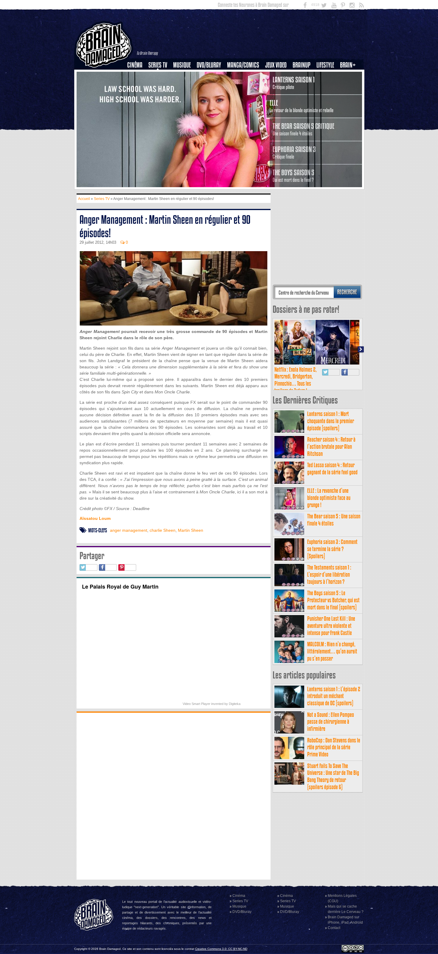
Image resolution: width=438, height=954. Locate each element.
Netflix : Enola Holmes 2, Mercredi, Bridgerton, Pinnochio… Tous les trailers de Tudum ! (295, 380)
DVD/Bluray (209, 65)
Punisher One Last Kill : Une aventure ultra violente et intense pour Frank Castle (331, 625)
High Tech (327, 95)
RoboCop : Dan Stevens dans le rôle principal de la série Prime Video (333, 747)
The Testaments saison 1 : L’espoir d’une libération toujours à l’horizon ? (329, 574)
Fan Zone (350, 75)
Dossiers (137, 85)
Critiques (137, 75)
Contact (334, 928)
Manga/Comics (243, 65)
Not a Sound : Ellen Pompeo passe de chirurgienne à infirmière (330, 721)
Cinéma (134, 65)
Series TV (157, 65)
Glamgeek (327, 85)
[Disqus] (174, 795)
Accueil (84, 199)
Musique (182, 65)
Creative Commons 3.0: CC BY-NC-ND (221, 948)
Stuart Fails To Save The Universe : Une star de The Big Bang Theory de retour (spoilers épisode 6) (333, 776)
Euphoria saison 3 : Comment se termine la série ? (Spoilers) (332, 548)
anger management (128, 530)
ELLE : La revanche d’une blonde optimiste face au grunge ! (328, 497)
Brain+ (348, 65)
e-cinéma (137, 95)
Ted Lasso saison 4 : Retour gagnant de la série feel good (332, 469)
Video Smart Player (196, 704)
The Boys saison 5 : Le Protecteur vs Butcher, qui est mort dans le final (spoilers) (333, 600)
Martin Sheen (190, 530)
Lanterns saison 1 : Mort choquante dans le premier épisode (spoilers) (330, 420)
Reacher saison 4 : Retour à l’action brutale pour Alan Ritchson (331, 446)
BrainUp (301, 65)
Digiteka (234, 704)
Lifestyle (325, 65)
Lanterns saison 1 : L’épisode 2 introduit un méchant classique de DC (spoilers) (333, 696)
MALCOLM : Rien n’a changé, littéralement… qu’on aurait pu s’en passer (332, 651)
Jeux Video (276, 65)
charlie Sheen (162, 530)
